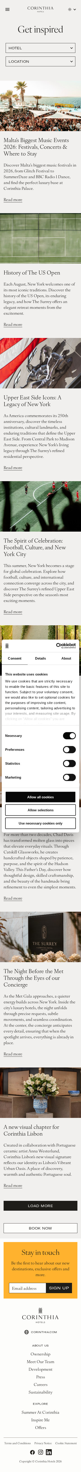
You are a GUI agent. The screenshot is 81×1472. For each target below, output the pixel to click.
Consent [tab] (14, 658)
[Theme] (72, 9)
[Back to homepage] (40, 9)
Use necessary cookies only (40, 823)
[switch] (69, 749)
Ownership (40, 1354)
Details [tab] (40, 658)
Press (40, 1376)
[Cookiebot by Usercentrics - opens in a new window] (57, 646)
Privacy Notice (43, 1443)
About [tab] (66, 658)
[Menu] (7, 9)
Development (40, 1369)
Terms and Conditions (17, 1443)
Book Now (40, 1228)
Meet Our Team (40, 1361)
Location (19, 61)
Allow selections (41, 810)
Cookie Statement (66, 1443)
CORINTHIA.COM (44, 1332)
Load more (40, 1206)
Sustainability (40, 1392)
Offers (40, 1427)
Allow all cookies (40, 797)
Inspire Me (40, 1419)
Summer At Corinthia (40, 1412)
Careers (40, 1384)
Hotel (15, 48)
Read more (13, 199)
